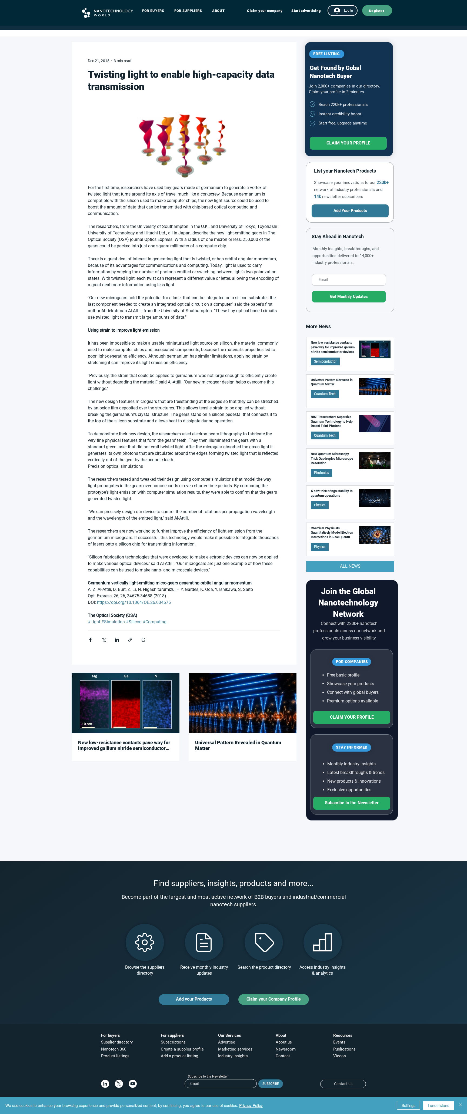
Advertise (226, 1042)
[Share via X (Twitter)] (103, 639)
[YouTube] (133, 1084)
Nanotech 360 (113, 1049)
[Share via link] (130, 639)
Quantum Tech (325, 394)
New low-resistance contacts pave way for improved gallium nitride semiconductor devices (124, 745)
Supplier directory (117, 1042)
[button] (156, 10)
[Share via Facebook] (90, 639)
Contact (283, 1056)
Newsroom (286, 1049)
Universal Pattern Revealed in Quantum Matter (238, 745)
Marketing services (235, 1049)
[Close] (460, 1105)
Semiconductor (325, 361)
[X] (119, 1084)
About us (284, 1042)
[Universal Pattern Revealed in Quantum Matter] (242, 703)
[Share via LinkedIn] (116, 639)
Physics (319, 505)
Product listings (115, 1056)
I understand (438, 1105)
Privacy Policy (251, 1105)
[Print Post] (143, 639)
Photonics (321, 472)
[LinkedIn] (105, 1084)
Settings (408, 1105)
